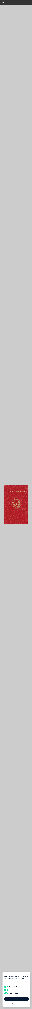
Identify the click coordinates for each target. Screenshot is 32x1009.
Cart (21, 503)
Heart (10, 503)
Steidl (4, 3)
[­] (27, 2)
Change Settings (16, 1003)
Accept (16, 999)
